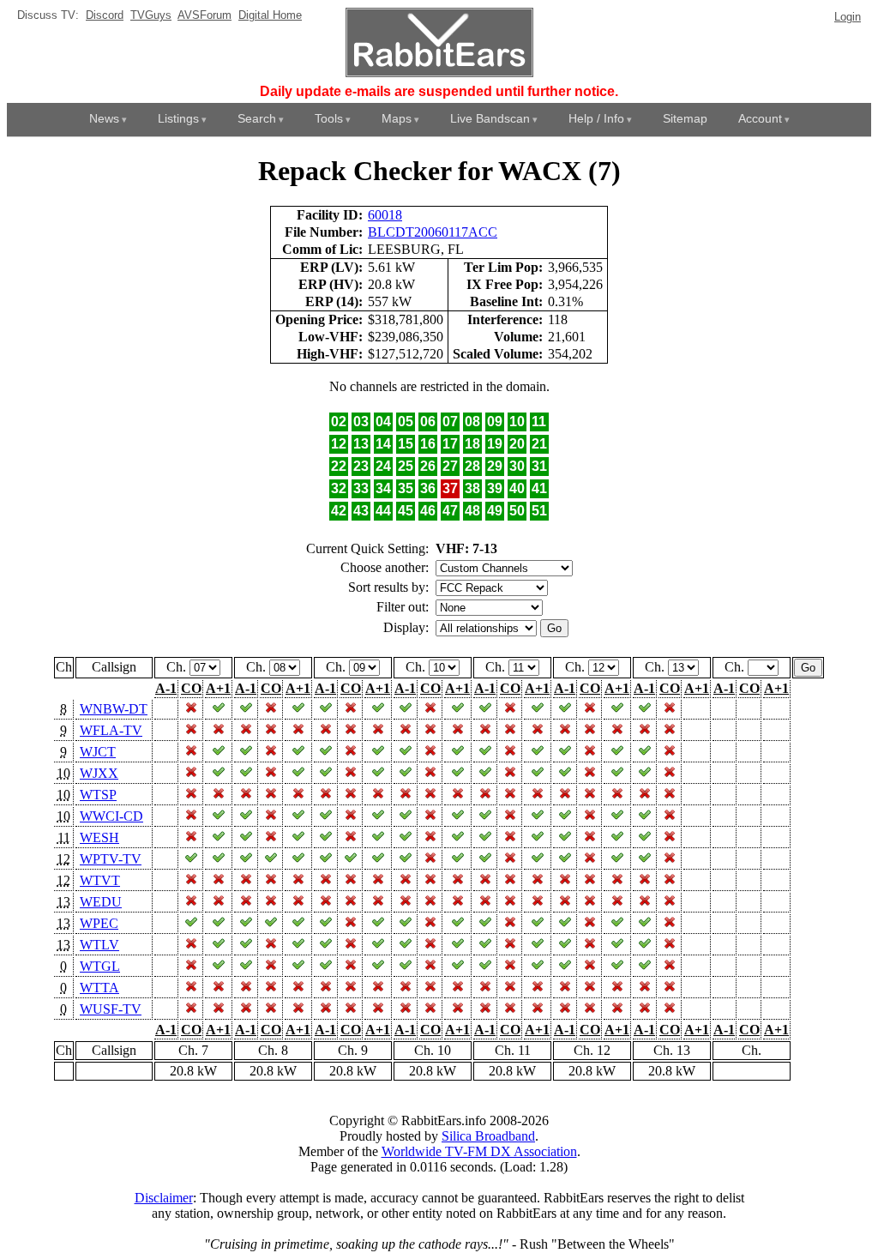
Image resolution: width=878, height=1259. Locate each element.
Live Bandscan (490, 118)
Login (847, 16)
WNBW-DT (113, 709)
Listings (178, 118)
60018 (385, 215)
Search (257, 118)
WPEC (99, 923)
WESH (99, 837)
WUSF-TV (110, 1009)
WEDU (101, 902)
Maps (397, 118)
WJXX (99, 773)
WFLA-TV (111, 730)
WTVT (100, 880)
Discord (104, 15)
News (104, 118)
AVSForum (204, 15)
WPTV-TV (110, 859)
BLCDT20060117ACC (432, 232)
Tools (329, 118)
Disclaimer (164, 1197)
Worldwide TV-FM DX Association (479, 1151)
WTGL (100, 966)
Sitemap (685, 118)
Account (760, 118)
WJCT (98, 751)
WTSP (98, 794)
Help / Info (596, 118)
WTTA (99, 987)
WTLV (99, 944)
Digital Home (270, 15)
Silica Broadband (488, 1136)
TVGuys (150, 15)
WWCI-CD (111, 816)
